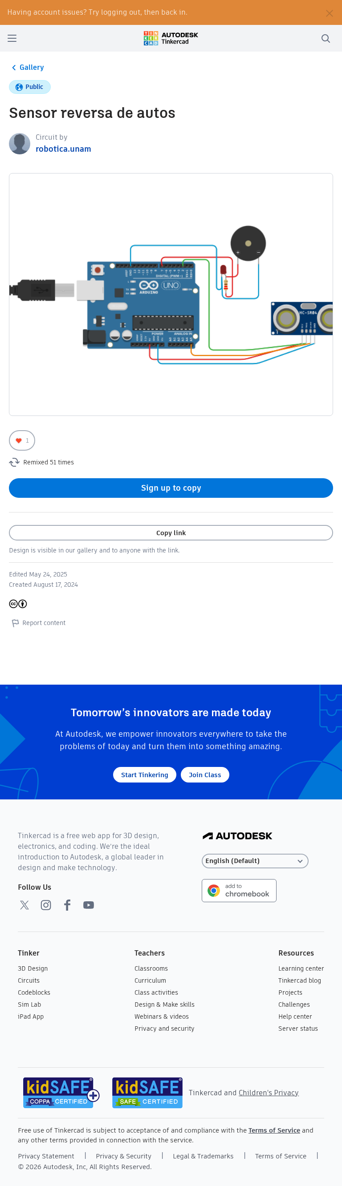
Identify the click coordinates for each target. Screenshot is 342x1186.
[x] (24, 905)
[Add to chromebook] (239, 890)
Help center (295, 1016)
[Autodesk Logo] (237, 836)
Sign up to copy (171, 487)
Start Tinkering (144, 774)
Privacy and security (164, 1028)
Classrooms (151, 968)
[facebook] (67, 905)
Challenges (294, 1004)
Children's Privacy (269, 1093)
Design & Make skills (164, 1004)
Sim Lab (29, 1004)
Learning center (301, 968)
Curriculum (150, 980)
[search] (325, 38)
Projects (290, 992)
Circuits (29, 980)
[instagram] (46, 905)
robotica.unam (63, 148)
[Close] (329, 12)
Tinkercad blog (299, 980)
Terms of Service (274, 1130)
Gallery (32, 67)
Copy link (171, 532)
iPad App (31, 1016)
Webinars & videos (161, 1016)
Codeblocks (34, 992)
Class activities (156, 992)
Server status (298, 1028)
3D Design (33, 968)
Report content (43, 622)
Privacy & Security (123, 1156)
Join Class (205, 774)
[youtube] (88, 905)
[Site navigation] (12, 38)
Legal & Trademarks (203, 1156)
